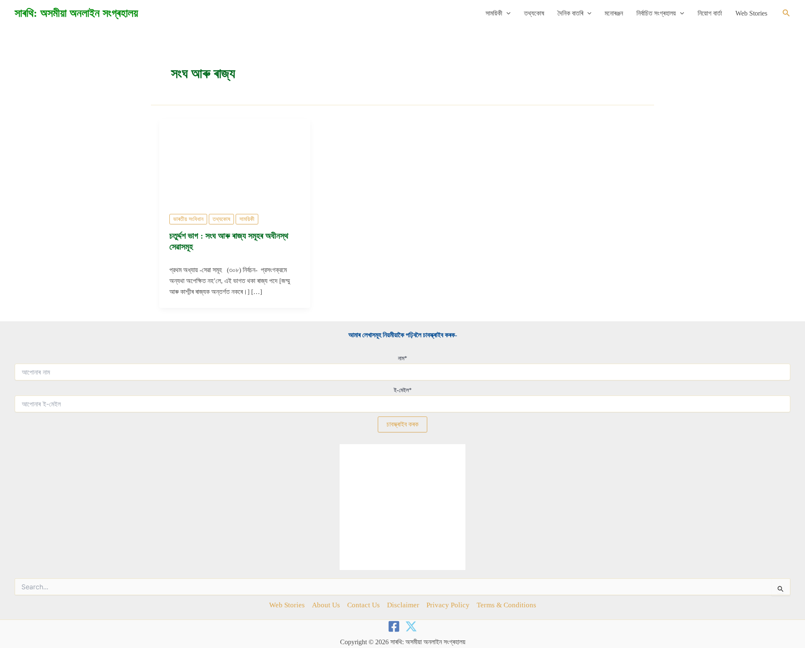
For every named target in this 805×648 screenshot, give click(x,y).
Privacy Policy (448, 605)
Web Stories (751, 13)
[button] (506, 13)
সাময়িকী (494, 13)
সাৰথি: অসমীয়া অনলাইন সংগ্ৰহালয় (76, 13)
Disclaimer (403, 605)
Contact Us (363, 605)
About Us (326, 605)
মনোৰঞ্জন (614, 13)
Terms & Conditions (506, 605)
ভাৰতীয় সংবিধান (188, 219)
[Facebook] (394, 626)
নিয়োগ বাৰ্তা (710, 13)
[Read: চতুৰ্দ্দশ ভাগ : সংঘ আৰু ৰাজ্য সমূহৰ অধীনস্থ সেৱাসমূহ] (234, 160)
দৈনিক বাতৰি (570, 13)
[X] (411, 626)
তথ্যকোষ (534, 13)
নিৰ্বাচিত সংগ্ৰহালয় (656, 13)
